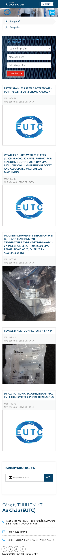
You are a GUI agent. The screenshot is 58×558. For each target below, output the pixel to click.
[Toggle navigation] (50, 10)
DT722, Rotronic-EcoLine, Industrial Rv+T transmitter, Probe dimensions (29, 395)
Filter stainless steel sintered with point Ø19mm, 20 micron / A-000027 (28, 90)
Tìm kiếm (13, 73)
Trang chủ (15, 21)
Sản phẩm (15, 27)
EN (52, 4)
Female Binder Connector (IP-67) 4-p (28, 331)
